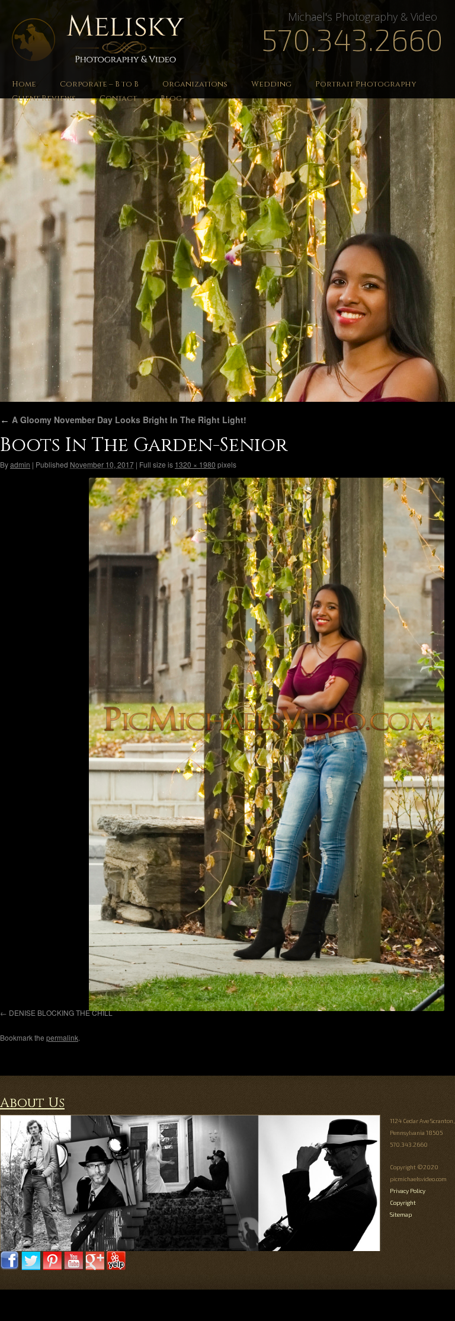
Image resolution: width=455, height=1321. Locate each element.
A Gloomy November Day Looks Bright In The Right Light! (123, 420)
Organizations (195, 84)
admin (20, 464)
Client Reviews (44, 98)
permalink (62, 1037)
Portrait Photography (365, 84)
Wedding (271, 84)
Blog (171, 98)
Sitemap (401, 1214)
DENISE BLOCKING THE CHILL (61, 1012)
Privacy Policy (407, 1190)
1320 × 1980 (195, 464)
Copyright (403, 1202)
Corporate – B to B (99, 84)
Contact (118, 98)
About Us (32, 1103)
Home (24, 84)
